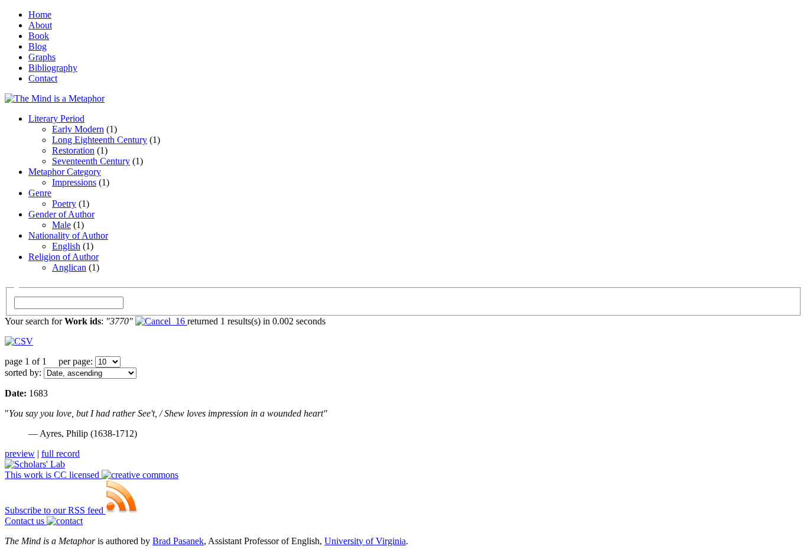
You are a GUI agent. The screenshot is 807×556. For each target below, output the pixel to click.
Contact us (26, 521)
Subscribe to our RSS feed (55, 510)
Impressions (74, 182)
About (40, 25)
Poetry (64, 204)
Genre (39, 193)
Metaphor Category (64, 172)
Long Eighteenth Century (99, 140)
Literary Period (56, 118)
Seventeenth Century (91, 161)
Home (39, 14)
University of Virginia (365, 541)
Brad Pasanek (178, 541)
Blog (37, 46)
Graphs (42, 57)
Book (38, 36)
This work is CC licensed (53, 475)
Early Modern (78, 129)
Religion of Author (63, 257)
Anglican (69, 267)
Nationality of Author (68, 235)
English (66, 246)
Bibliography (52, 68)
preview (20, 453)
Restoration (73, 150)
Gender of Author (61, 214)
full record (60, 453)
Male (61, 225)
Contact (42, 78)
